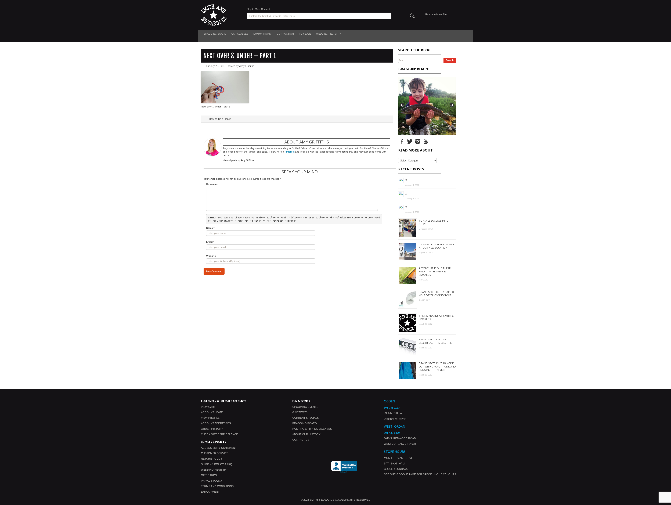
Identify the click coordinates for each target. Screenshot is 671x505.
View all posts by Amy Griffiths (240, 160)
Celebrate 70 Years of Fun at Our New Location (436, 246)
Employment (210, 491)
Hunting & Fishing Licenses (312, 428)
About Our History (306, 434)
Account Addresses (216, 423)
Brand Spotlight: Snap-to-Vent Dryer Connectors (437, 293)
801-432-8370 (392, 432)
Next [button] (451, 105)
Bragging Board (215, 33)
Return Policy (211, 458)
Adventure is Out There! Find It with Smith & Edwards (435, 271)
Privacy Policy (212, 480)
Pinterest (289, 151)
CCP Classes (239, 33)
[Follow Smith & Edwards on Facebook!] (402, 141)
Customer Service (214, 453)
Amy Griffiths (246, 65)
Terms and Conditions (217, 486)
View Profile (210, 417)
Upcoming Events (305, 406)
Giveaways (300, 412)
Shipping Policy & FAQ (216, 464)
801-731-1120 (391, 407)
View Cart (208, 406)
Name (210, 227)
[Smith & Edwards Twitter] (410, 141)
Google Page (406, 474)
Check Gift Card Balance (219, 434)
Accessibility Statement (219, 447)
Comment (212, 184)
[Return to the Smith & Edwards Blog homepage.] (214, 14)
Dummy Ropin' (262, 33)
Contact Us (300, 439)
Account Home (212, 412)
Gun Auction (285, 33)
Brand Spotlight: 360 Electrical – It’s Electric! (435, 341)
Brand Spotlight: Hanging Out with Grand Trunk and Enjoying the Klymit (437, 366)
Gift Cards (209, 475)
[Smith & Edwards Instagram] (417, 141)
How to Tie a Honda (219, 118)
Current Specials (305, 417)
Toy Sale (305, 33)
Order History (212, 428)
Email (210, 241)
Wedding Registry (328, 33)
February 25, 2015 (214, 65)
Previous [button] (402, 105)
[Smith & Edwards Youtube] (425, 141)
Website (211, 255)
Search (450, 60)
